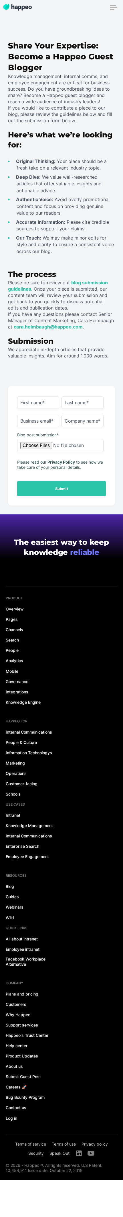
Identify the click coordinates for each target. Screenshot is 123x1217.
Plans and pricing (22, 994)
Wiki (10, 917)
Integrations (17, 691)
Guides (12, 896)
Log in (11, 1118)
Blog (10, 886)
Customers (16, 1004)
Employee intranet (22, 949)
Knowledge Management (29, 825)
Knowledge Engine (23, 702)
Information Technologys (29, 752)
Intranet (13, 815)
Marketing (15, 763)
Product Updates (22, 1055)
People (12, 650)
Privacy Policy (61, 462)
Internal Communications (29, 732)
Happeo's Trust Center (27, 1035)
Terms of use (64, 1144)
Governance (17, 681)
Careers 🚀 (16, 1086)
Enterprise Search (22, 846)
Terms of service (30, 1144)
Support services (22, 1024)
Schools (13, 794)
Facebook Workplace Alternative (25, 962)
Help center (16, 1045)
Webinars (14, 907)
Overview (15, 608)
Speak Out (59, 1153)
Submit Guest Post (23, 1076)
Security (36, 1153)
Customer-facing (21, 783)
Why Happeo (18, 1014)
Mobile (12, 671)
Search (12, 639)
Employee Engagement (27, 856)
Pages (12, 619)
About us (14, 1066)
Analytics (14, 660)
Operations (16, 773)
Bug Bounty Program (25, 1097)
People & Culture (21, 742)
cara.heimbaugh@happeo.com (48, 327)
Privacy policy (95, 1144)
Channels (14, 629)
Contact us (16, 1107)
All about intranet (22, 938)
